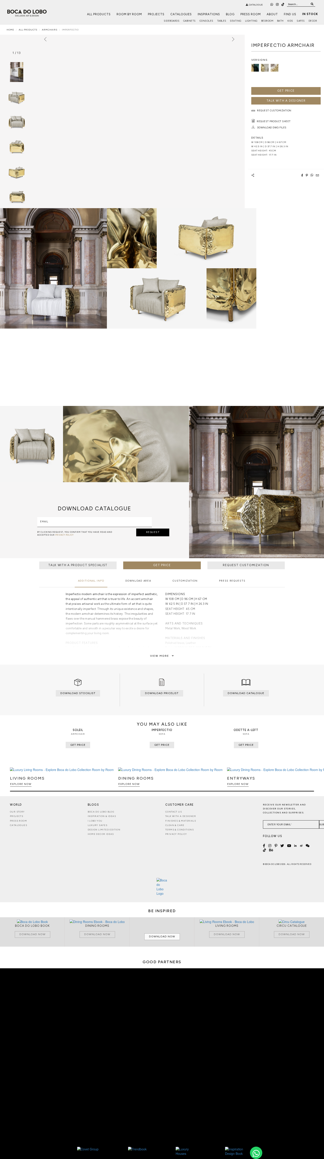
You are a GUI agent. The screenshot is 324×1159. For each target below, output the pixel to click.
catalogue (255, 4)
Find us (290, 14)
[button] (310, 781)
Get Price (286, 90)
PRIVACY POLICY (64, 535)
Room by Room (129, 14)
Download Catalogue (246, 693)
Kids (290, 20)
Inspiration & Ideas (102, 816)
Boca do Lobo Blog (101, 811)
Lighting (251, 20)
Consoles (206, 20)
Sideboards (171, 20)
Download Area (138, 580)
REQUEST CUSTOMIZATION (246, 565)
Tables (221, 20)
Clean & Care (174, 825)
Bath (280, 20)
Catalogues (181, 14)
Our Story (17, 811)
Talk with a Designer (180, 816)
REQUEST (153, 532)
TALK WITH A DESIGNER (286, 100)
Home (10, 29)
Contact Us (173, 811)
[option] (16, 96)
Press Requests (232, 580)
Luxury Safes (98, 825)
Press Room (250, 14)
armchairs (49, 29)
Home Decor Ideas (101, 834)
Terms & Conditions (179, 829)
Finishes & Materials (180, 820)
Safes (301, 20)
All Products (99, 14)
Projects (156, 14)
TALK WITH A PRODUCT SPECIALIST (78, 565)
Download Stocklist (77, 693)
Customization (185, 580)
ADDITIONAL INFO (91, 580)
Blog (230, 14)
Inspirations (209, 14)
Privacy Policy (176, 834)
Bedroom (267, 20)
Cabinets (189, 20)
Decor (313, 20)
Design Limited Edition (104, 829)
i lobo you (95, 820)
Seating (235, 20)
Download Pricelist (162, 693)
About (272, 14)
